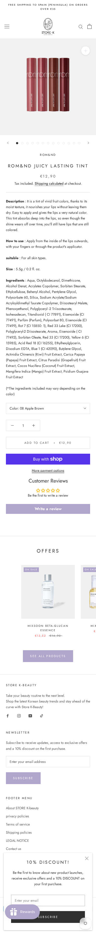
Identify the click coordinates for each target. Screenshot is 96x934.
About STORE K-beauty (22, 808)
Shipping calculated (49, 183)
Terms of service (18, 824)
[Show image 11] (69, 143)
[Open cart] (89, 26)
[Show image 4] (33, 143)
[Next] (88, 143)
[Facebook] (7, 715)
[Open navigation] (6, 26)
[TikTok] (41, 715)
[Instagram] (19, 715)
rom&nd (48, 155)
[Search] (81, 26)
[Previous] (8, 143)
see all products (48, 656)
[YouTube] (30, 715)
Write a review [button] (48, 509)
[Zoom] (85, 50)
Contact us (13, 848)
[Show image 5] (38, 143)
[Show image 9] (58, 143)
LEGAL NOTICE (17, 840)
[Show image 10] (64, 143)
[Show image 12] (74, 143)
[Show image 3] (27, 143)
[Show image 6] (43, 143)
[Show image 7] (48, 143)
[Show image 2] (22, 143)
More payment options (48, 470)
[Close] (87, 858)
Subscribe (48, 917)
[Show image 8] (53, 143)
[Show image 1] (17, 143)
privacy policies (17, 816)
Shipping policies (19, 832)
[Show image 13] (79, 143)
